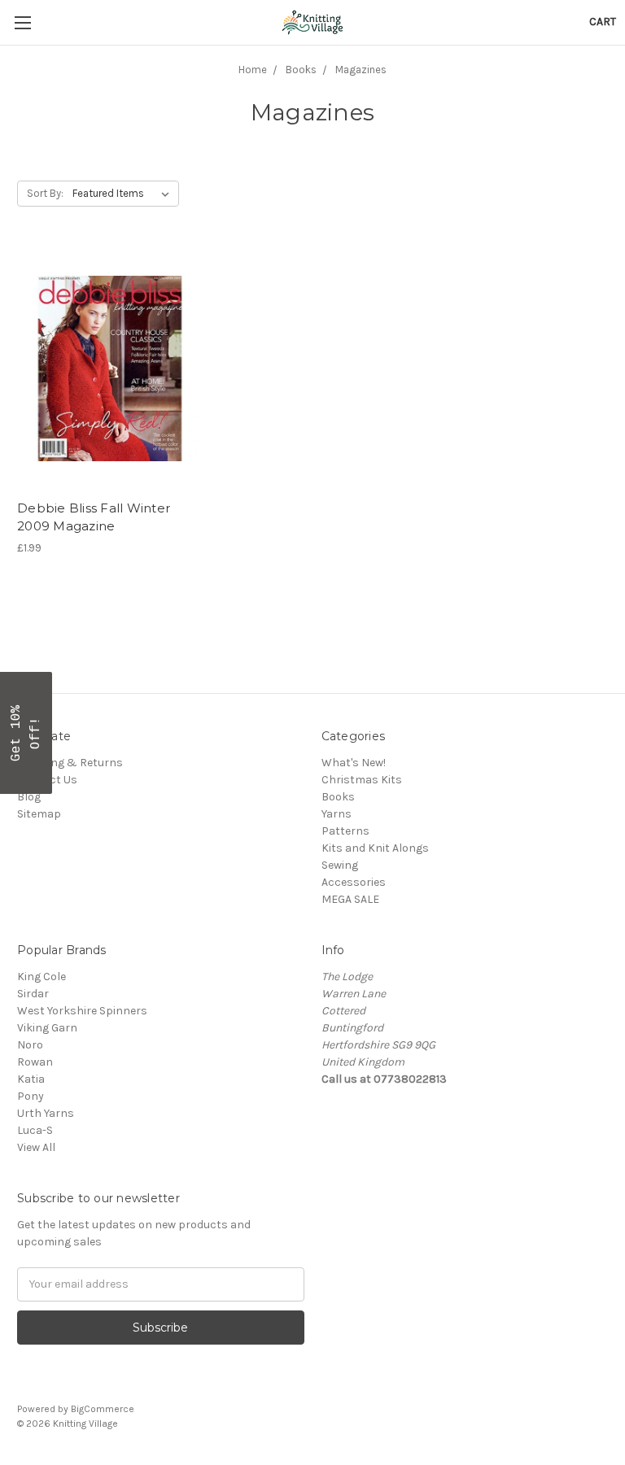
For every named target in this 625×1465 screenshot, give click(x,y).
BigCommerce (102, 1409)
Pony (30, 1096)
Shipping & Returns (70, 763)
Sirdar (33, 994)
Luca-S (35, 1130)
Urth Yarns (45, 1113)
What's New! (353, 763)
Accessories (353, 882)
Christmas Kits (361, 780)
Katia (31, 1079)
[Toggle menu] (22, 22)
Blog (29, 797)
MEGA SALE (350, 899)
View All (36, 1147)
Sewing (339, 865)
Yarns (336, 814)
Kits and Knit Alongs (375, 848)
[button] (26, 733)
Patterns (345, 831)
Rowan (35, 1062)
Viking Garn (47, 1028)
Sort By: (45, 193)
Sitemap (39, 814)
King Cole (41, 976)
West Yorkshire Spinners (82, 1011)
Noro (30, 1045)
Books (338, 797)
